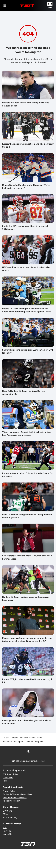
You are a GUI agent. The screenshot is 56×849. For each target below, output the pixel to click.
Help (5, 781)
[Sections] (5, 5)
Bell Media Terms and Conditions (17, 794)
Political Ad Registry (11, 801)
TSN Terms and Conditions (15, 797)
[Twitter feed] (28, 751)
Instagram (18, 741)
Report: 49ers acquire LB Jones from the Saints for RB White (27, 475)
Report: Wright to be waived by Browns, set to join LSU (27, 681)
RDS (5, 827)
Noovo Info (8, 831)
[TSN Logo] (27, 5)
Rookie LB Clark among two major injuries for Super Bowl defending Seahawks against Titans (26, 310)
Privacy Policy (9, 791)
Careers (14, 737)
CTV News (7, 811)
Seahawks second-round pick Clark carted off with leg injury (27, 351)
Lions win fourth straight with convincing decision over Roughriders (27, 516)
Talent (6, 737)
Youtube (29, 741)
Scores (50, 7)
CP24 (5, 814)
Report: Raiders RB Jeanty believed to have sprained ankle (24, 393)
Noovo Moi (7, 834)
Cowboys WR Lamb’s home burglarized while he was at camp (26, 722)
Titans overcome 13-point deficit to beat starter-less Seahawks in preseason (26, 434)
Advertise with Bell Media (31, 737)
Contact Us (8, 777)
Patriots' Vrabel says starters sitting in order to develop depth (25, 104)
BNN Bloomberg (10, 817)
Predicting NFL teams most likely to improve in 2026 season (25, 228)
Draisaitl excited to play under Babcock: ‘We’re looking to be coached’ (26, 187)
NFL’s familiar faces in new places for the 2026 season (26, 269)
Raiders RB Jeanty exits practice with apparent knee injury (25, 598)
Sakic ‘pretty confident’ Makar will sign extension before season (27, 557)
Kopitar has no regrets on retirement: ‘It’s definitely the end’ (28, 145)
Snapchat (39, 741)
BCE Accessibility (10, 774)
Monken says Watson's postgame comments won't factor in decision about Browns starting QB (27, 640)
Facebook (7, 741)
